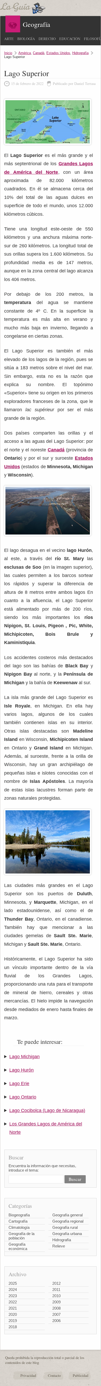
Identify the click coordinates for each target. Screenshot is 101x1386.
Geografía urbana (67, 1233)
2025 (13, 1283)
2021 (13, 1308)
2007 (56, 1314)
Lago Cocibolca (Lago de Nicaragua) (47, 1110)
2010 (56, 1296)
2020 (13, 1314)
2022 (13, 1302)
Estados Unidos (58, 53)
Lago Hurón (21, 1070)
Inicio (8, 53)
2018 (13, 1327)
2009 (56, 1302)
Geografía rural (65, 1227)
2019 (13, 1320)
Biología (26, 38)
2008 (56, 1308)
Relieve (58, 1246)
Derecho (47, 38)
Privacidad (28, 1375)
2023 (13, 1296)
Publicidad (80, 1375)
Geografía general (67, 1215)
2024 (13, 1289)
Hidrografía (80, 53)
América (24, 53)
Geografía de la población (21, 1235)
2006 (56, 1320)
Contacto (54, 1375)
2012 (56, 1283)
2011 (56, 1289)
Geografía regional (67, 1221)
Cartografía (18, 1221)
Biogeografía (19, 1215)
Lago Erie (19, 1083)
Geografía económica (18, 1246)
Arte (9, 38)
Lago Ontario (22, 1097)
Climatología (19, 1227)
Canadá (38, 53)
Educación (69, 38)
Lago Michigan (24, 1056)
